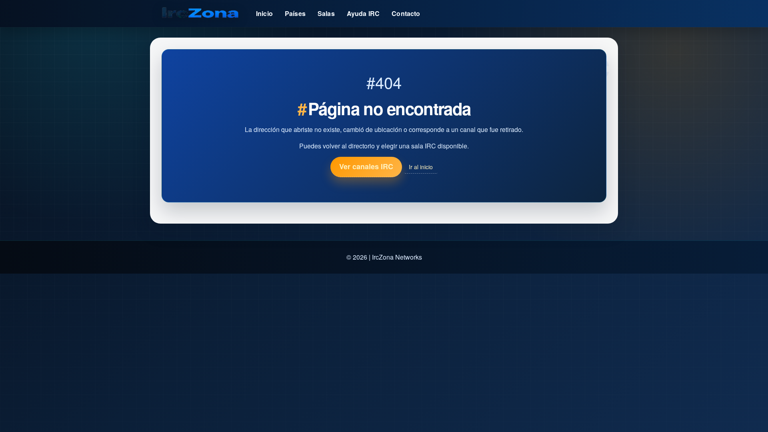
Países (295, 13)
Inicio (264, 13)
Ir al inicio (421, 167)
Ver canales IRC (366, 166)
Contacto (406, 13)
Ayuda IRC (363, 13)
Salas (326, 13)
